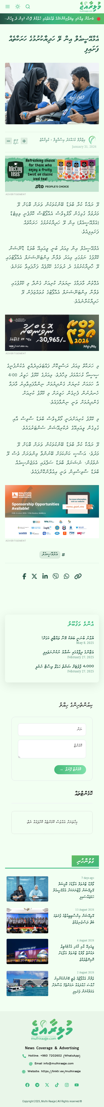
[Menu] (7, 6)
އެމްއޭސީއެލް (50, 554)
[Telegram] (37, 1085)
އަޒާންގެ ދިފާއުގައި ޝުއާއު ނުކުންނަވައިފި (68, 652)
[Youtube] (76, 1085)
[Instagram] (67, 1085)
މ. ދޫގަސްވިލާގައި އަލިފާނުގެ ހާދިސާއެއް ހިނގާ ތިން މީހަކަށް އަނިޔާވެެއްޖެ (52, 19)
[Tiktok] (57, 1085)
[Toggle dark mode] (17, 6)
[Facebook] (27, 1085)
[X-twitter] (47, 1085)
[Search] (27, 6)
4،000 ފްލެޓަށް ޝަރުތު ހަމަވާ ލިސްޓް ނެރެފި (65, 667)
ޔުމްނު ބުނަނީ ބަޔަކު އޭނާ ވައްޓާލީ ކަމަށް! (68, 638)
